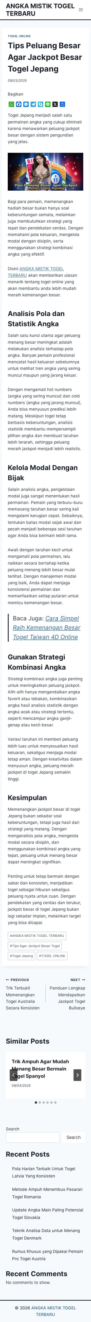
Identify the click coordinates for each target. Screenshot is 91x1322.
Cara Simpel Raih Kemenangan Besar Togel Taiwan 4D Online (46, 628)
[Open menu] (80, 9)
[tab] (36, 1102)
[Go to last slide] (13, 1075)
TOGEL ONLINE (19, 36)
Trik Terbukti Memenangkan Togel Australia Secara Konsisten (23, 994)
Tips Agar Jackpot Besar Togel (35, 946)
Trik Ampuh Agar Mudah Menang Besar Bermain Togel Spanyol (40, 1069)
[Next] (77, 1075)
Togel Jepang (21, 956)
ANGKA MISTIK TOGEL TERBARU (37, 936)
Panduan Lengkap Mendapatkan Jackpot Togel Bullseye (67, 994)
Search (12, 1129)
